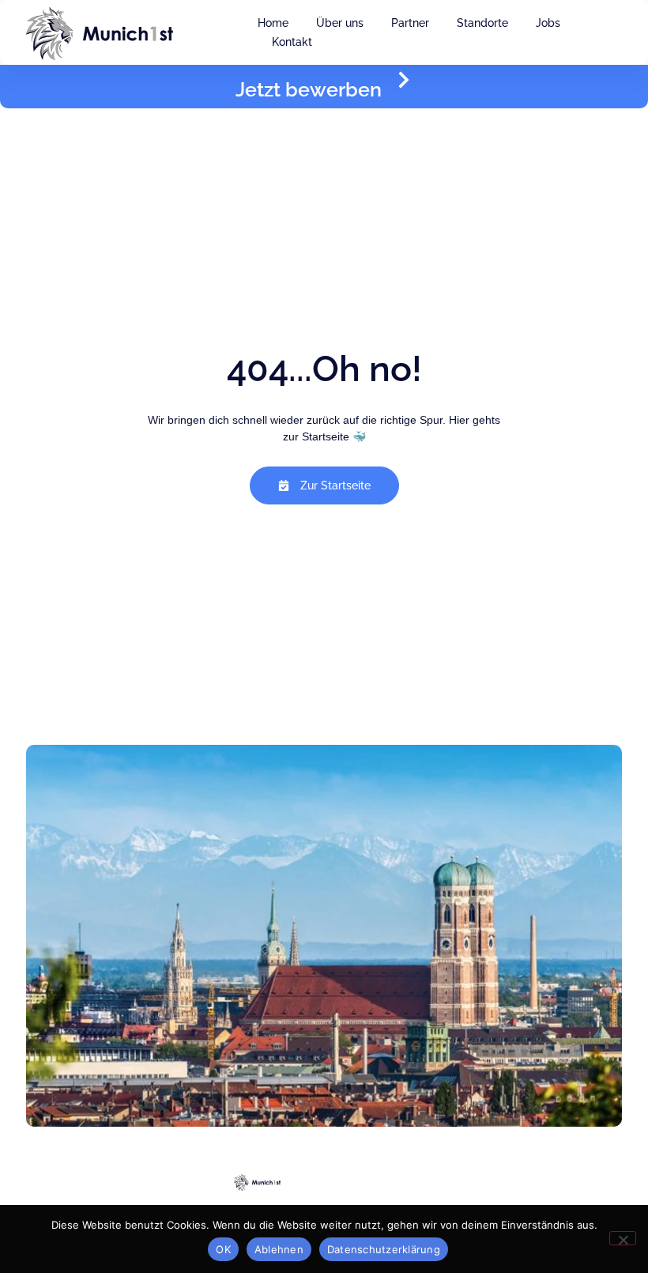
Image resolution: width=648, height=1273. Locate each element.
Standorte (482, 23)
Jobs (548, 23)
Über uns (340, 23)
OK (223, 1249)
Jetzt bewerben (308, 89)
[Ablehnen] (622, 1238)
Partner (410, 23)
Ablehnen (278, 1249)
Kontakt (292, 42)
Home (273, 23)
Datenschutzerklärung (383, 1249)
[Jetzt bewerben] (403, 79)
